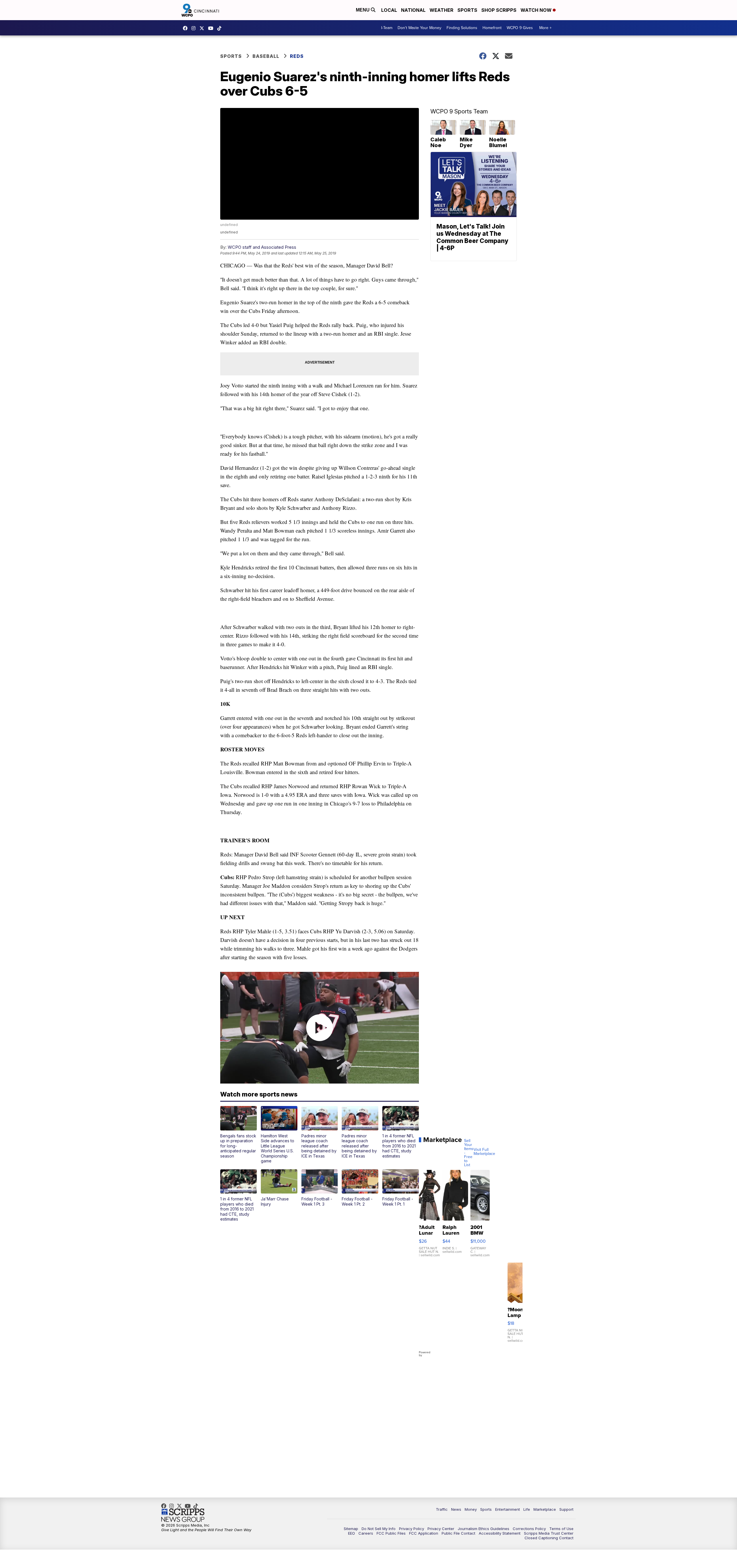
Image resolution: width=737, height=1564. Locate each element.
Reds (297, 56)
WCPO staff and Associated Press (262, 247)
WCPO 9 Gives (520, 28)
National (413, 10)
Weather (441, 10)
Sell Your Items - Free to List (469, 1153)
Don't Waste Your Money (419, 28)
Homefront (492, 28)
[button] (238, 1132)
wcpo (203, 28)
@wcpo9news (220, 28)
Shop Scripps (498, 10)
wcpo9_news (194, 28)
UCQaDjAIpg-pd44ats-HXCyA (212, 28)
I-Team (386, 28)
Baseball (265, 56)
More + (545, 28)
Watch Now (537, 10)
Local (389, 10)
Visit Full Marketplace (484, 1152)
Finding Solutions (462, 28)
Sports (467, 10)
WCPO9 (186, 28)
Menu (363, 9)
